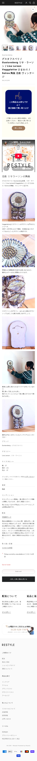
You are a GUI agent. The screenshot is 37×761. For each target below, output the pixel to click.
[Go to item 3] (18, 48)
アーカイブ (5, 696)
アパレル (5, 685)
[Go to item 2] (11, 48)
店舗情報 (5, 712)
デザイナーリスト (8, 692)
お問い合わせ (29, 477)
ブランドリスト (7, 689)
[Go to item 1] (5, 48)
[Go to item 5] (31, 48)
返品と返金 (5, 662)
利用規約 (5, 732)
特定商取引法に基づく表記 (11, 739)
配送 (3, 659)
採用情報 (5, 715)
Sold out (18, 571)
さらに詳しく (6, 612)
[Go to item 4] (25, 48)
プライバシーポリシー (9, 735)
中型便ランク (6, 517)
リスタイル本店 (7, 548)
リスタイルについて (8, 709)
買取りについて (7, 669)
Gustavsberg (7, 55)
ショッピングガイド (8, 665)
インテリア (5, 682)
